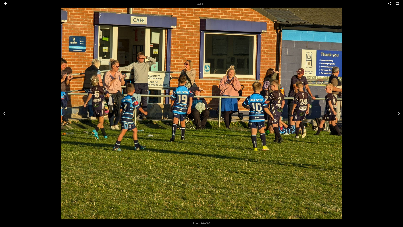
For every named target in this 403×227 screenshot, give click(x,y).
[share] (390, 4)
